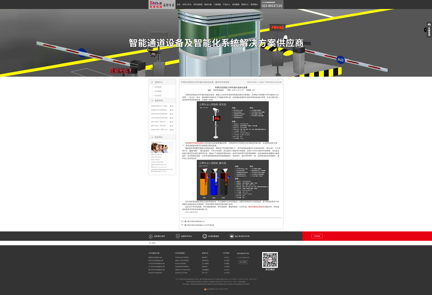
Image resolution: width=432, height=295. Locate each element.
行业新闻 (158, 91)
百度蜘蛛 (211, 281)
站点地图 (243, 262)
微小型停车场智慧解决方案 (156, 270)
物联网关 (204, 257)
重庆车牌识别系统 (196, 143)
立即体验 (317, 236)
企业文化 (227, 270)
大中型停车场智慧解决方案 (156, 263)
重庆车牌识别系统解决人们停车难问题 (200, 225)
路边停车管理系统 (180, 263)
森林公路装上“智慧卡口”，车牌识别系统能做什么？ (160, 122)
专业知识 (158, 95)
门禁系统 (217, 4)
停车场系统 (198, 4)
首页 (178, 4)
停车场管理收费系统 (218, 284)
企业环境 (227, 273)
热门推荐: (152, 243)
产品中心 (226, 4)
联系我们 (254, 4)
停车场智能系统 (237, 284)
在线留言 (217, 281)
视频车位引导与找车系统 (182, 270)
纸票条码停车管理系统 (182, 266)
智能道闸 (204, 266)
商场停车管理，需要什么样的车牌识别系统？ (160, 129)
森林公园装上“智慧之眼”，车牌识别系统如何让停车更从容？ (160, 125)
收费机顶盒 (205, 260)
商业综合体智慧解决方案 (155, 260)
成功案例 (235, 4)
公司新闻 (158, 87)
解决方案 (208, 4)
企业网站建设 (242, 281)
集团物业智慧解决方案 (155, 257)
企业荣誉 (227, 260)
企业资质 (227, 266)
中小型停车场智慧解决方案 (156, 266)
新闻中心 (245, 4)
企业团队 (227, 263)
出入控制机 (205, 263)
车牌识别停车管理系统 (182, 257)
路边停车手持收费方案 (155, 273)
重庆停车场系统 (252, 82)
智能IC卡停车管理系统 (182, 260)
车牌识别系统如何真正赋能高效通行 (160, 118)
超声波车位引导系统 (181, 273)
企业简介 (227, 257)
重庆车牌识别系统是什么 (196, 221)
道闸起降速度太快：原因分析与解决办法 (160, 106)
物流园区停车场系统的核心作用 (160, 110)
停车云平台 (186, 4)
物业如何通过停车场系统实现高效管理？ (160, 114)
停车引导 (204, 273)
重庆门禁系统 (228, 284)
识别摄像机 (205, 270)
